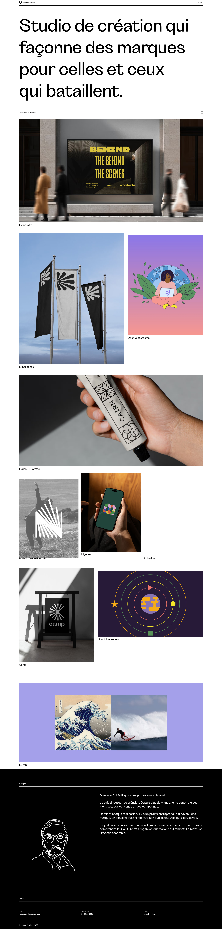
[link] (111, 173)
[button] (202, 112)
